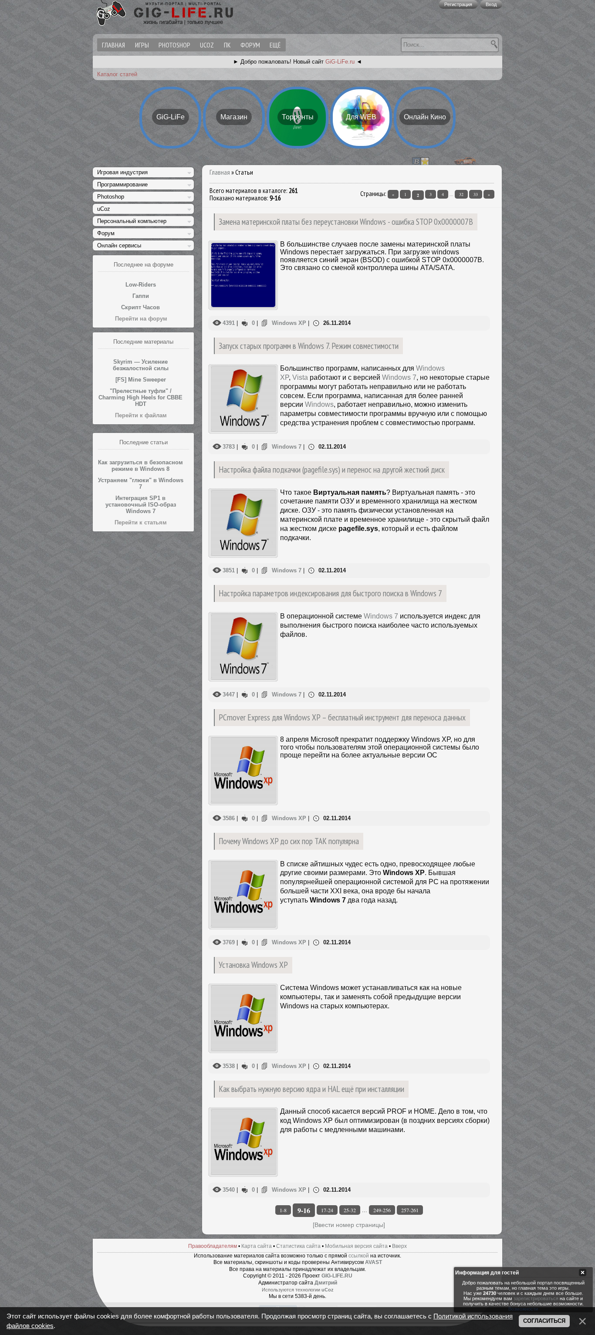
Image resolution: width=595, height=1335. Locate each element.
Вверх (399, 1246)
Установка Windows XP (253, 964)
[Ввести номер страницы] (349, 1224)
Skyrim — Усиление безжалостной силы (141, 365)
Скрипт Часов (140, 307)
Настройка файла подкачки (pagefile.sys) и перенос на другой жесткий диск (332, 469)
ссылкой (358, 1256)
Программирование (122, 184)
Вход (491, 4)
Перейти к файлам (141, 415)
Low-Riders (140, 284)
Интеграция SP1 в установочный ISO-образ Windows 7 (140, 504)
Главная (220, 172)
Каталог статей (117, 74)
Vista (300, 377)
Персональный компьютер (131, 221)
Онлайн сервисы (119, 245)
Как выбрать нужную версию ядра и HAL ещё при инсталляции (311, 1088)
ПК (227, 45)
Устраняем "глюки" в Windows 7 (140, 483)
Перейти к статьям (141, 522)
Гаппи (140, 296)
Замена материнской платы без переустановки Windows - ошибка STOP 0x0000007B (346, 221)
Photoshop (174, 45)
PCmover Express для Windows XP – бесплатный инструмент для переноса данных (342, 717)
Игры (142, 45)
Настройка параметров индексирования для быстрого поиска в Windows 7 (330, 593)
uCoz (207, 45)
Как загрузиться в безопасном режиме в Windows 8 (140, 465)
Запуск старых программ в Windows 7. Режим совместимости (309, 345)
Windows (319, 404)
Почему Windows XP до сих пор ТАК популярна (289, 840)
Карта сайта (256, 1246)
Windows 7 (399, 377)
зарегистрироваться (536, 1298)
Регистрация (458, 4)
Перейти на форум (141, 318)
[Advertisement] (143, 667)
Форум (250, 45)
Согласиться (544, 1321)
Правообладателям (212, 1246)
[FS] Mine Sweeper (140, 379)
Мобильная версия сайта (356, 1246)
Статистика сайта (298, 1246)
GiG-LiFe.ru (340, 61)
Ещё (275, 45)
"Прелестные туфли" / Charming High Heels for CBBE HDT (140, 397)
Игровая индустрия (122, 172)
